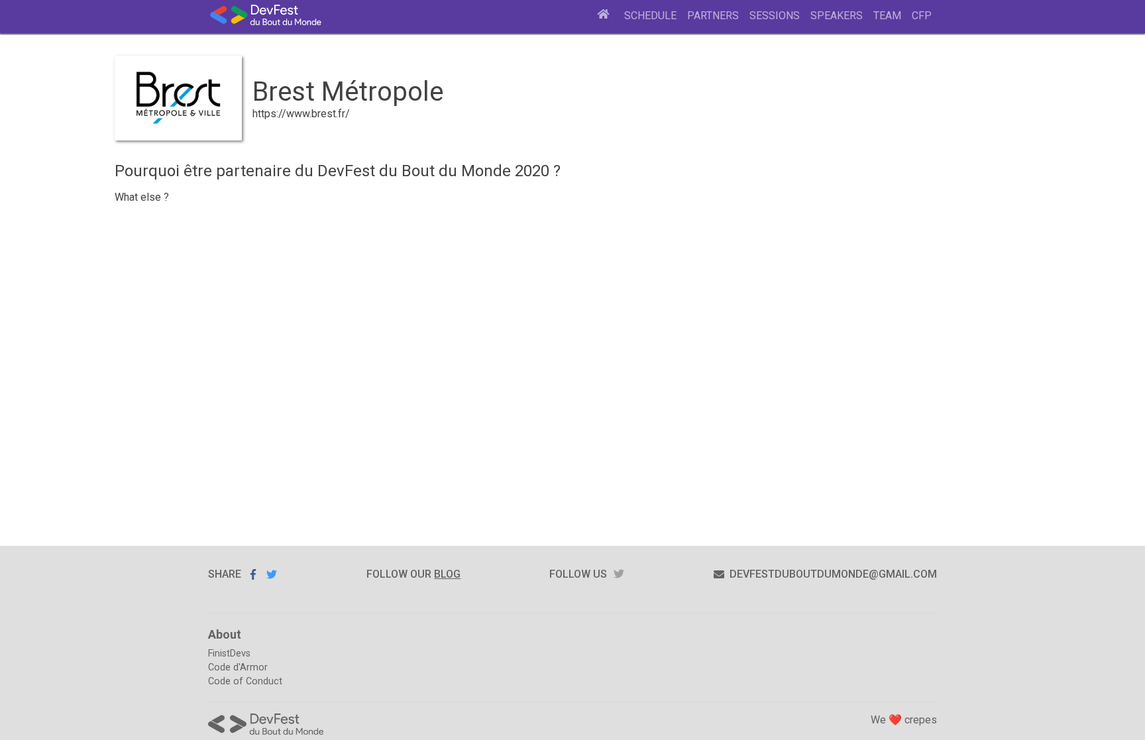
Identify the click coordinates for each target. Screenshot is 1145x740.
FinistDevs (229, 653)
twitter (619, 574)
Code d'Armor (238, 667)
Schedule (650, 15)
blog (447, 574)
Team (887, 15)
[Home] (604, 16)
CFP (922, 15)
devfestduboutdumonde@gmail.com (833, 574)
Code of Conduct (245, 681)
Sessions (774, 15)
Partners (713, 15)
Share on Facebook (253, 574)
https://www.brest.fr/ (301, 113)
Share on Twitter (271, 574)
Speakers (836, 15)
